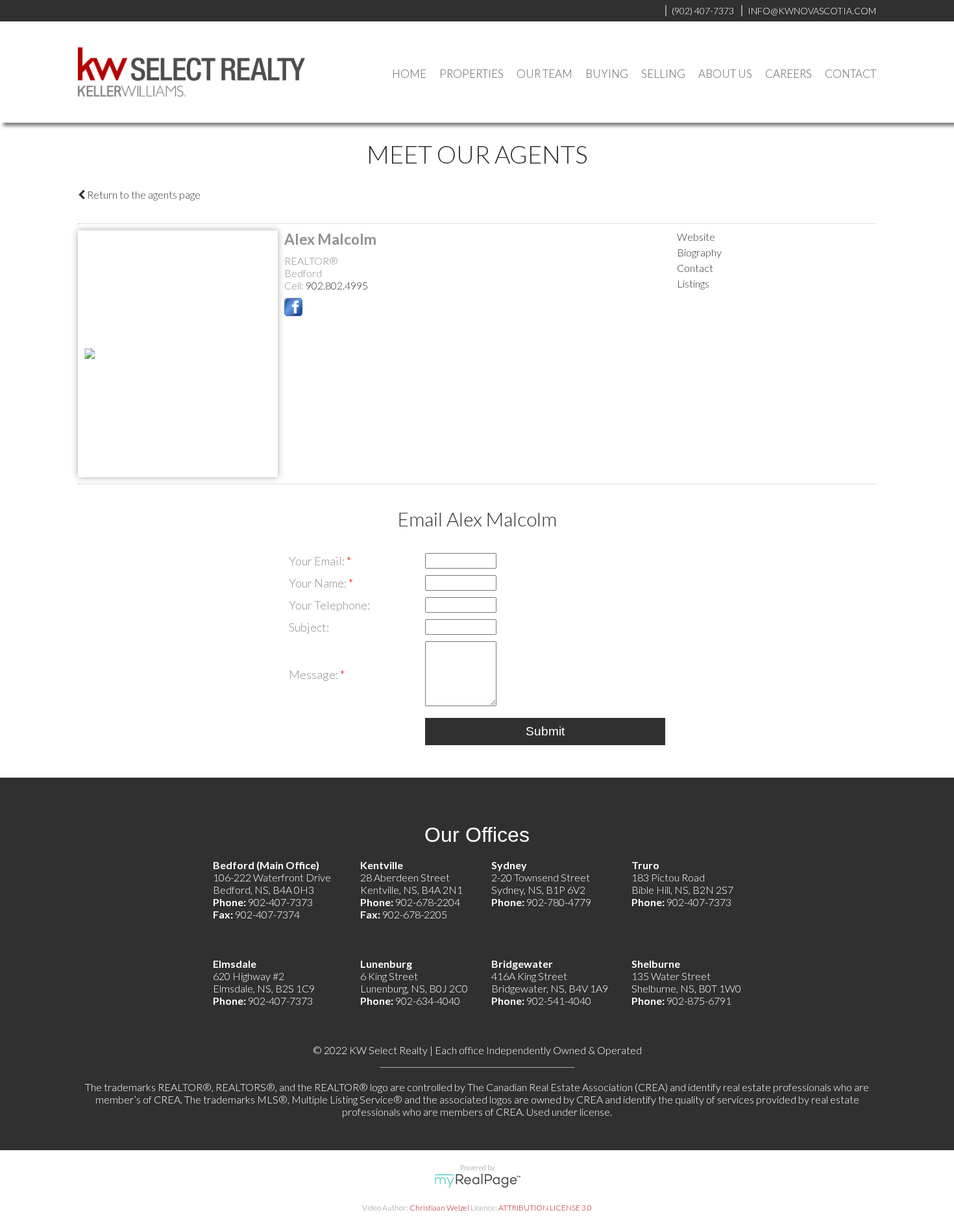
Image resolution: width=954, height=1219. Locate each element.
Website (696, 236)
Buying (606, 73)
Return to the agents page (143, 194)
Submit (545, 731)
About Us (725, 73)
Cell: (295, 285)
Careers (788, 73)
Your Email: (318, 561)
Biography (699, 252)
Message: (314, 674)
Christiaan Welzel (439, 1208)
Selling (663, 73)
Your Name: (319, 583)
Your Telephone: (329, 605)
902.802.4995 (337, 285)
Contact (850, 73)
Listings (693, 283)
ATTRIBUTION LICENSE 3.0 (545, 1208)
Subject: (309, 627)
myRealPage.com (477, 1181)
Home (409, 73)
